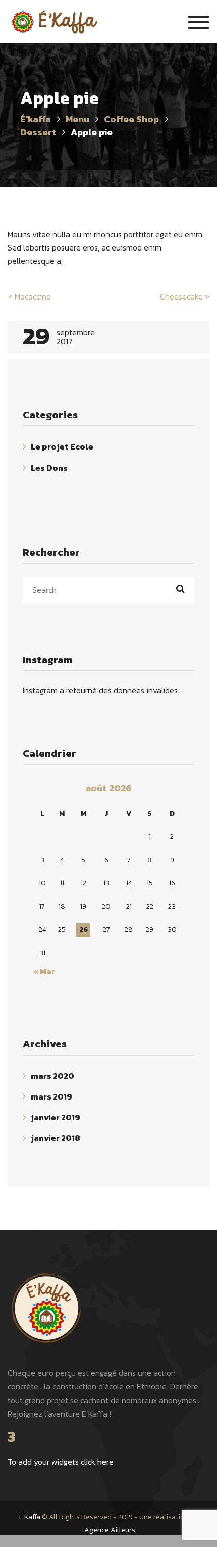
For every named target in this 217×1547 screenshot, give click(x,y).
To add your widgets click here (61, 1462)
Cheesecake (184, 296)
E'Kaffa (29, 1517)
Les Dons (49, 468)
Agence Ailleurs (109, 1530)
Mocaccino (29, 296)
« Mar (44, 971)
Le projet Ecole (62, 447)
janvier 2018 (55, 1138)
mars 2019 (51, 1096)
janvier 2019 (55, 1117)
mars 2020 (52, 1076)
